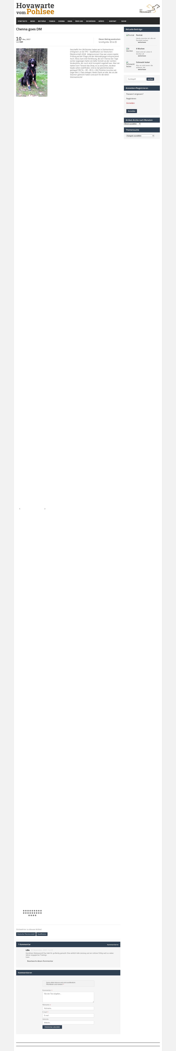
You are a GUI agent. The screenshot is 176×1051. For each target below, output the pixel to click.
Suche (123, 21)
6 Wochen (140, 48)
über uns (79, 21)
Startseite (22, 21)
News (32, 21)
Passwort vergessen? (134, 94)
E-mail (45, 1012)
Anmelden (130, 103)
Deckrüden (90, 21)
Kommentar (47, 990)
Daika (70, 21)
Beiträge (42, 21)
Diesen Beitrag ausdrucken (109, 39)
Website (45, 1019)
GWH (21, 42)
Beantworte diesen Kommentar (40, 961)
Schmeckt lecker (143, 62)
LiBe (28, 950)
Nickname (47, 1005)
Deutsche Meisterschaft (26, 934)
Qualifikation (41, 934)
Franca (52, 21)
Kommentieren (113, 944)
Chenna (61, 21)
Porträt (139, 35)
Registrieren (131, 98)
